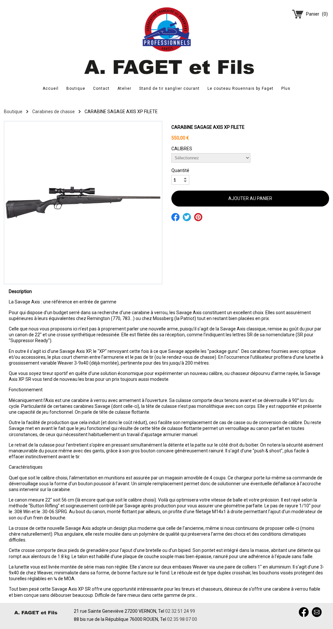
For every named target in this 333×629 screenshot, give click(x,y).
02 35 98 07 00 (182, 619)
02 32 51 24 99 (180, 611)
